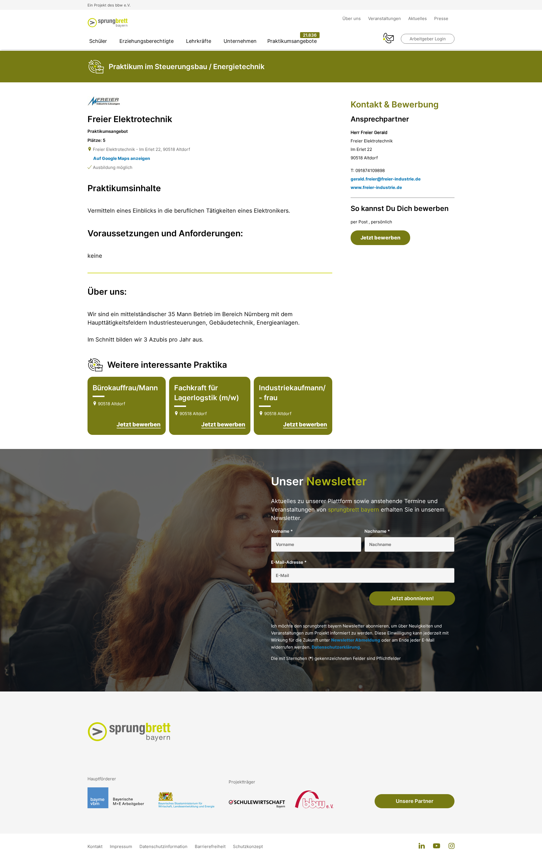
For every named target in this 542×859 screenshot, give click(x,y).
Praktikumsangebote (292, 41)
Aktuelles (418, 18)
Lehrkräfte (198, 41)
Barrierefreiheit (211, 846)
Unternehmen (240, 41)
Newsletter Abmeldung (355, 640)
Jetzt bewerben (139, 424)
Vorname (282, 531)
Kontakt (96, 846)
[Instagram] (451, 846)
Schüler (98, 41)
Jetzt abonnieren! (412, 598)
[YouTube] (436, 846)
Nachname (377, 531)
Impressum (121, 846)
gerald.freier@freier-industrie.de (386, 179)
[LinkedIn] (422, 846)
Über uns (352, 18)
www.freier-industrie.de (376, 187)
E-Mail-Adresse (289, 562)
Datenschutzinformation (164, 846)
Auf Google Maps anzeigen (121, 158)
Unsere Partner (414, 801)
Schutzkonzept (248, 846)
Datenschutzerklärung (336, 647)
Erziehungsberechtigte (146, 41)
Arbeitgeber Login (428, 38)
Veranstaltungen (385, 18)
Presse (441, 18)
